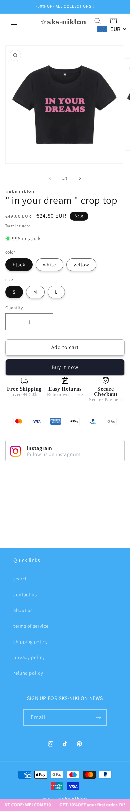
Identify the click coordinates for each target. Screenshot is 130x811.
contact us (25, 594)
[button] (14, 22)
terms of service (31, 626)
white (49, 264)
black (19, 264)
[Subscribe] (98, 717)
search (20, 578)
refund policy (28, 673)
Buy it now (65, 367)
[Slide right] (80, 178)
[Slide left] (50, 178)
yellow (81, 264)
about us (23, 610)
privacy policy (29, 657)
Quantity (14, 308)
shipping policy (30, 641)
